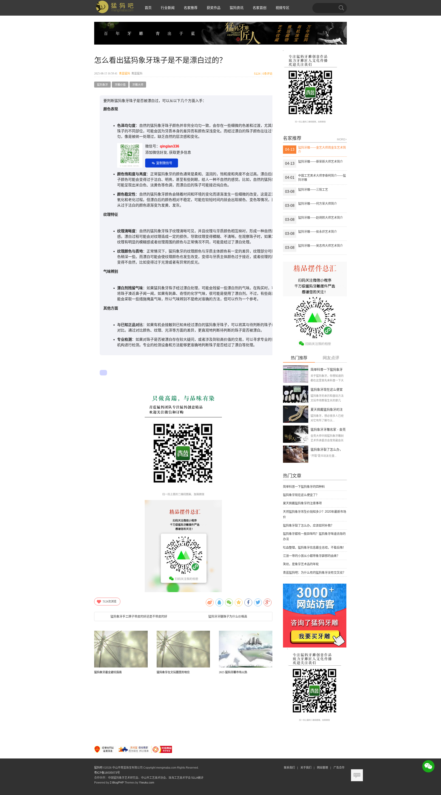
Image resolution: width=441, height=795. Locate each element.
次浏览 (109, 601)
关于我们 (305, 767)
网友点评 (331, 358)
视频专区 (282, 8)
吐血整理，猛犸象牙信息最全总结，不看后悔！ (314, 547)
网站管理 (322, 767)
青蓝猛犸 (124, 73)
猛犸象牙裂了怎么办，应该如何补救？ (308, 525)
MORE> (342, 139)
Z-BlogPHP (117, 782)
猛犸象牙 (102, 84)
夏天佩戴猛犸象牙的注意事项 (302, 503)
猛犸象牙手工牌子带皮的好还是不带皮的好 (138, 616)
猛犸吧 (98, 767)
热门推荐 (299, 358)
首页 (148, 8)
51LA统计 (197, 777)
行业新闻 (168, 8)
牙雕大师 (137, 84)
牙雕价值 (120, 84)
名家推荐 (191, 8)
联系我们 (289, 767)
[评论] (357, 775)
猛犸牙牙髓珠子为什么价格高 (227, 616)
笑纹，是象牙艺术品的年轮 (301, 564)
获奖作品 (213, 8)
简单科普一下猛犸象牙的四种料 (304, 486)
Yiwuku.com (146, 782)
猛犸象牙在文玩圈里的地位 (173, 672)
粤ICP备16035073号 (107, 772)
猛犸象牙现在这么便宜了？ (301, 495)
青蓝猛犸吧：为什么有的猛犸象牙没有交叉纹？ (314, 572)
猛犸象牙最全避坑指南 (108, 672)
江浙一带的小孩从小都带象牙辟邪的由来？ (311, 555)
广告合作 (339, 767)
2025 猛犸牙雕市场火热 (233, 672)
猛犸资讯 (236, 8)
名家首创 (259, 8)
